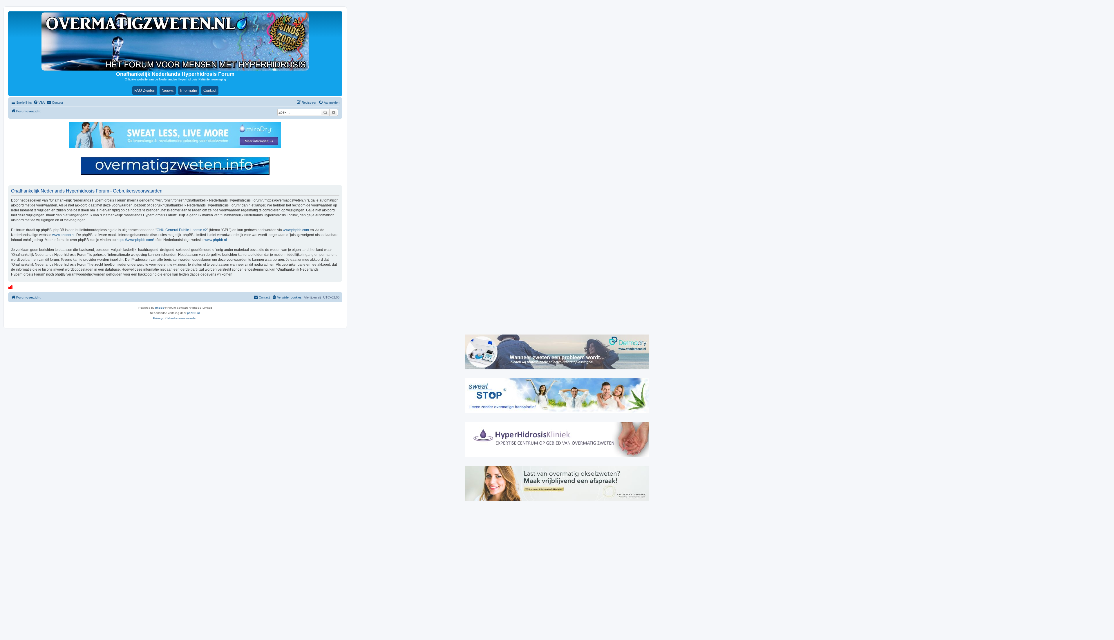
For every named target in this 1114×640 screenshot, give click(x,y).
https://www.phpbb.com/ (135, 240)
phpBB (159, 307)
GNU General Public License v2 (182, 230)
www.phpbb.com (296, 230)
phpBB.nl (193, 312)
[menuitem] (39, 102)
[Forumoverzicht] (175, 41)
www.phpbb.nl (63, 235)
